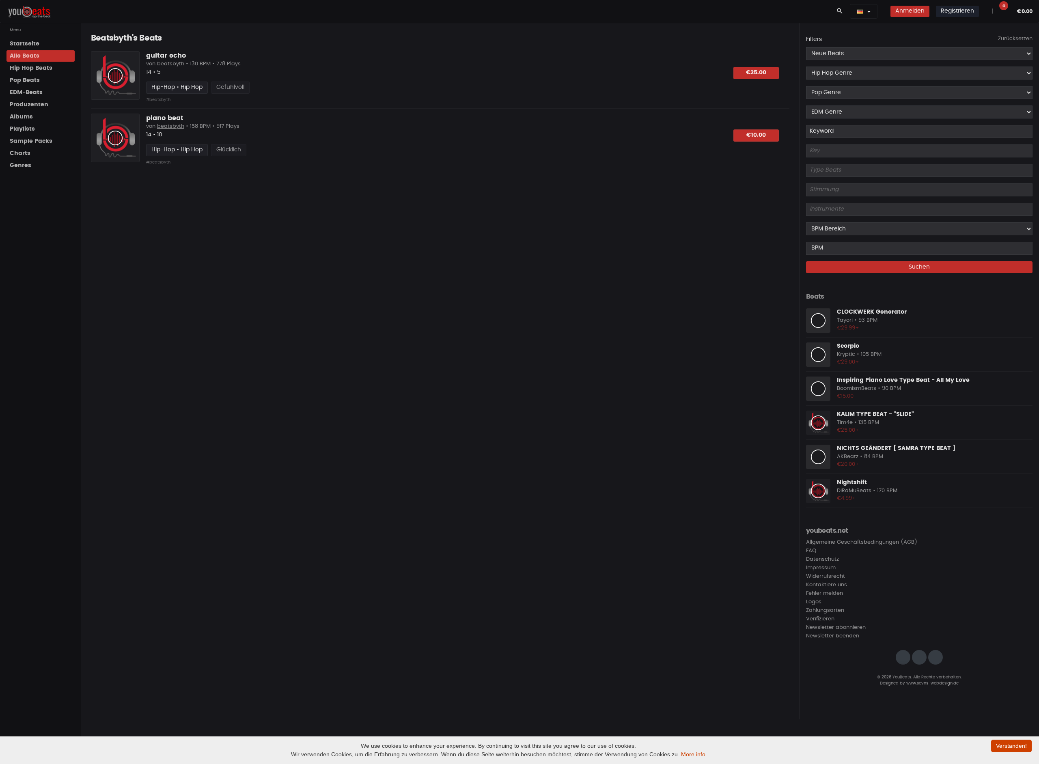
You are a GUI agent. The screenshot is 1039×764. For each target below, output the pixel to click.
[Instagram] (903, 657)
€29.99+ (848, 328)
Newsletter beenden (832, 636)
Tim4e (845, 422)
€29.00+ (848, 362)
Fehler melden (824, 593)
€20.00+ (848, 464)
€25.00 (756, 72)
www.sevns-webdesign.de (932, 683)
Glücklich (228, 150)
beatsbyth (170, 64)
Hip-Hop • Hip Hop (177, 87)
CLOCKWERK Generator (872, 312)
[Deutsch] (860, 11)
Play (115, 75)
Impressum (821, 567)
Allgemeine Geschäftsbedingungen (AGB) (861, 542)
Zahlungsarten (825, 610)
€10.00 (756, 135)
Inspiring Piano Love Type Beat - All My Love (903, 380)
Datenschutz (822, 559)
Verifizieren (820, 619)
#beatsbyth (158, 100)
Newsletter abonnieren (836, 627)
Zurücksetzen (1015, 38)
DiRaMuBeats (854, 490)
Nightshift (852, 482)
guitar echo (166, 55)
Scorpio (848, 346)
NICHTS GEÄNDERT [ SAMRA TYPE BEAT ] (896, 448)
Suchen (919, 267)
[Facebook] (919, 657)
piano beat (164, 118)
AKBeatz (847, 456)
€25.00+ (848, 430)
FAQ (811, 550)
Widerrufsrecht (825, 576)
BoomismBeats (856, 388)
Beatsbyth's (114, 38)
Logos (813, 602)
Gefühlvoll (230, 87)
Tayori (845, 320)
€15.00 (845, 396)
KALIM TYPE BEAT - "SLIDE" (875, 414)
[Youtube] (935, 657)
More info (693, 754)
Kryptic (846, 354)
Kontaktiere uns (826, 585)
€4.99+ (846, 498)
